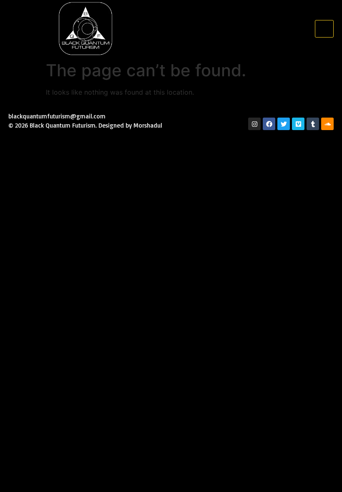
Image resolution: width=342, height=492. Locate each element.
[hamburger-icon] (324, 29)
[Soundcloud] (327, 124)
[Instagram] (254, 124)
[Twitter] (283, 124)
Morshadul (148, 125)
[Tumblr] (313, 124)
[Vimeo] (298, 124)
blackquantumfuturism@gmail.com (57, 116)
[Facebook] (269, 124)
